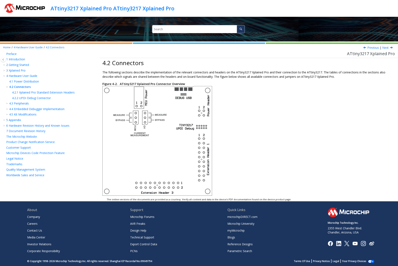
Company (33, 217)
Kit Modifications (22, 114)
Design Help (138, 230)
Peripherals (19, 103)
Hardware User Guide (28, 47)
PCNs (134, 251)
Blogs (231, 237)
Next (385, 48)
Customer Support (18, 147)
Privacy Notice (321, 261)
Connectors (55, 47)
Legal (336, 261)
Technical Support (142, 237)
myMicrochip (236, 230)
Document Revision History (25, 131)
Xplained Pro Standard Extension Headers (43, 92)
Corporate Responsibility (43, 251)
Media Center (36, 237)
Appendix (13, 120)
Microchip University (240, 224)
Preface (11, 54)
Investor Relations (39, 244)
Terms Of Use (302, 261)
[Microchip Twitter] (346, 243)
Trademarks (14, 164)
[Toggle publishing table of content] (3, 59)
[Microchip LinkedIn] (338, 243)
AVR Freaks (137, 224)
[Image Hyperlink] (355, 243)
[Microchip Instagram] (363, 243)
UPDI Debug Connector (31, 98)
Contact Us (34, 230)
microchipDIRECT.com (242, 217)
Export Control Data (143, 244)
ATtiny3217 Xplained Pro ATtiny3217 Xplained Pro (112, 8)
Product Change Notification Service (30, 142)
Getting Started (17, 65)
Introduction (15, 59)
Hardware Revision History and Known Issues (37, 126)
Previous (373, 48)
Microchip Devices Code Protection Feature (35, 153)
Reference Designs (240, 244)
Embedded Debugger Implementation (36, 109)
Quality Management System (25, 169)
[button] (4, 54)
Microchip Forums (142, 217)
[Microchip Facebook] (330, 243)
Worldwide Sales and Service (25, 175)
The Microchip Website (21, 136)
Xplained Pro (15, 70)
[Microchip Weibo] (371, 243)
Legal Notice (14, 158)
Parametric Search (239, 251)
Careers (32, 224)
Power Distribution (24, 81)
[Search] (241, 29)
